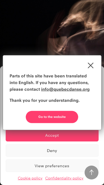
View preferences (52, 165)
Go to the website (52, 117)
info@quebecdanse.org (65, 89)
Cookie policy (30, 178)
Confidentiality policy (64, 178)
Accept (52, 135)
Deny (52, 150)
